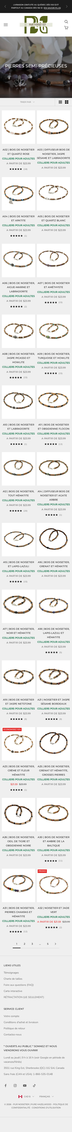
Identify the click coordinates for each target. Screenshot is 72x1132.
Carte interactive (13, 991)
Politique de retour (14, 1028)
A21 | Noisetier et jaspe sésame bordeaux (53, 701)
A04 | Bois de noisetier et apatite (18, 218)
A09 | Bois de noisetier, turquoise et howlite (53, 355)
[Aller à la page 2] (55, 944)
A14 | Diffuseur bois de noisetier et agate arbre (54, 495)
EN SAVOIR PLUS (52, 8)
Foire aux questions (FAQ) (19, 985)
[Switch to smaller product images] (66, 102)
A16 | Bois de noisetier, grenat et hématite (53, 564)
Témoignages (11, 972)
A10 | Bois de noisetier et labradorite (18, 426)
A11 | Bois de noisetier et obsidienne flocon (53, 426)
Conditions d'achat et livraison (21, 1022)
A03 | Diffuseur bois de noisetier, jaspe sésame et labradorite (53, 153)
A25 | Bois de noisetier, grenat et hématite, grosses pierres (54, 770)
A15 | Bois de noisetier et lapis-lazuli (18, 564)
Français (44, 1096)
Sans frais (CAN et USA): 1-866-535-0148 (28, 1074)
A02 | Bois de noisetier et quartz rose (18, 151)
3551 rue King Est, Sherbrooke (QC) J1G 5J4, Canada (34, 1068)
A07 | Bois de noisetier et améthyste (54, 285)
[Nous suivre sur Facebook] (5, 1085)
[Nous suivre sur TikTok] (34, 1085)
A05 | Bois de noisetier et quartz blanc (53, 218)
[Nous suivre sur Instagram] (15, 1085)
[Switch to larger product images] (60, 102)
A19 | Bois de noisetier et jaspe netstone (18, 701)
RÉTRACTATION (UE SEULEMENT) (24, 997)
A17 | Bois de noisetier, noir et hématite (18, 630)
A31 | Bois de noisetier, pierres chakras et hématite (18, 912)
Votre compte (11, 1016)
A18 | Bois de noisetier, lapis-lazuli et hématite (53, 633)
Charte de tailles (13, 979)
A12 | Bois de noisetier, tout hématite (18, 493)
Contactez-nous (13, 1034)
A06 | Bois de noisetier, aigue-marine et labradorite (18, 287)
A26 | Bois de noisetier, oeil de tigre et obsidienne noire (18, 841)
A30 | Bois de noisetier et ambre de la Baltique (53, 841)
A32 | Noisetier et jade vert (53, 909)
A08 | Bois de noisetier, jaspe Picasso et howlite (18, 358)
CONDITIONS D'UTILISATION (46, 1107)
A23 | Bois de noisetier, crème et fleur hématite (19, 770)
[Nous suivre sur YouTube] (25, 1085)
